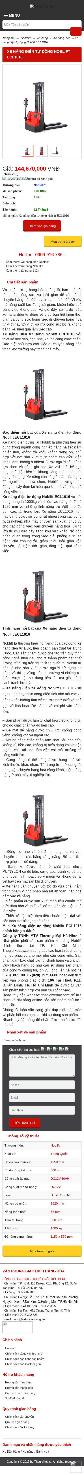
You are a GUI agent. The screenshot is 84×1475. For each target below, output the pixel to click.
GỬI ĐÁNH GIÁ (25, 1123)
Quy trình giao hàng (17, 1422)
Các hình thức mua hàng (20, 1393)
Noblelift (26, 38)
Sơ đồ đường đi (14, 1398)
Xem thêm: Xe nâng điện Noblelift (28, 262)
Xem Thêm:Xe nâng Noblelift (24, 266)
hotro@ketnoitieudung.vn (29, 1319)
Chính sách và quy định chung (23, 1353)
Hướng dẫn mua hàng (18, 1382)
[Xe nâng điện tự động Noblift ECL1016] (26, 151)
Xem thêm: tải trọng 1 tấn (22, 270)
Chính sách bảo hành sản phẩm (24, 1358)
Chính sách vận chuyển (19, 1416)
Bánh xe (41, 1451)
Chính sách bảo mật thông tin (23, 1364)
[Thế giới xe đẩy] (42, 6)
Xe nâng (42, 38)
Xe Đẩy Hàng (11, 1451)
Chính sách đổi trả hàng (19, 1427)
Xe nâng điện (61, 38)
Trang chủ (8, 38)
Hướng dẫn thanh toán (19, 1387)
